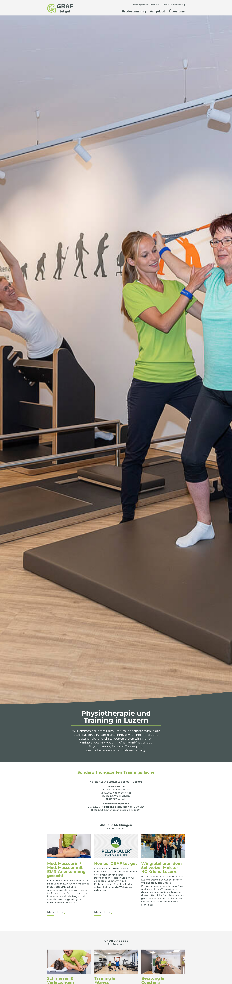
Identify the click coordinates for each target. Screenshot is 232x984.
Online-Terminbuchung (174, 5)
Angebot (157, 11)
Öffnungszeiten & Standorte (146, 5)
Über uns (177, 11)
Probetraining (134, 11)
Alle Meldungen (116, 828)
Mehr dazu (55, 912)
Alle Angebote (116, 944)
